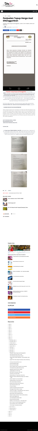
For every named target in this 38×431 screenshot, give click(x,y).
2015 (10, 338)
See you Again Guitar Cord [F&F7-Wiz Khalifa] (18, 366)
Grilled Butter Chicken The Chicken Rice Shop (20, 296)
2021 (10, 330)
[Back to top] (36, 429)
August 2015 (12, 345)
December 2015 (12, 340)
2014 (10, 411)
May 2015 (11, 350)
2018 (10, 334)
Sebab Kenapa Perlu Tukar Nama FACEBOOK (16, 254)
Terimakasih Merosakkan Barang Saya (17, 367)
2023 (10, 327)
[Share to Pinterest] (17, 30)
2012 (10, 414)
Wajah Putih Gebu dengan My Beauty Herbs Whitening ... (20, 360)
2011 (10, 415)
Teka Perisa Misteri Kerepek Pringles (19, 281)
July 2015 (11, 347)
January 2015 (12, 409)
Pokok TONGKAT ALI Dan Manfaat (16, 378)
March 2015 (12, 406)
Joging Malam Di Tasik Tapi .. (15, 370)
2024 (10, 325)
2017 (10, 335)
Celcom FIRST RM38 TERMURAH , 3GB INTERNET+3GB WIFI (19, 358)
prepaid (9, 190)
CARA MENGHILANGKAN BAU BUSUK (16, 355)
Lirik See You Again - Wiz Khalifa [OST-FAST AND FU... (19, 390)
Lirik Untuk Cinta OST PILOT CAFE (15, 193)
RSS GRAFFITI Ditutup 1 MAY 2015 (16, 372)
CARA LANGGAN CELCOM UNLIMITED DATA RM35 (21, 256)
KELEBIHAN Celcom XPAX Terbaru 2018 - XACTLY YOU (21, 286)
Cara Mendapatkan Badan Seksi (16, 397)
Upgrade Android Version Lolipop (16, 369)
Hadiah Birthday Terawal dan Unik (16, 380)
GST (5, 190)
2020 (10, 331)
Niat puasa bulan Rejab (14, 364)
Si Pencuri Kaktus (13, 386)
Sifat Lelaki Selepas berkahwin (15, 381)
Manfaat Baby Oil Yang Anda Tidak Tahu (17, 375)
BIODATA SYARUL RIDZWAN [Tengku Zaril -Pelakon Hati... (19, 377)
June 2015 (11, 348)
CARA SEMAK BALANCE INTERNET (18, 266)
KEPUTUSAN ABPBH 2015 (14, 396)
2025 (10, 324)
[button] (2, 11)
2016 (10, 337)
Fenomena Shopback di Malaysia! (16, 391)
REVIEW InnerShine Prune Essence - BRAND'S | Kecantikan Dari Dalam (20, 292)
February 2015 (12, 408)
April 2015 (11, 351)
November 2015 (13, 341)
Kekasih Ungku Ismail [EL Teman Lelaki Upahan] (18, 394)
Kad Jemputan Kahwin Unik (15, 384)
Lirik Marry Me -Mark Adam (14, 373)
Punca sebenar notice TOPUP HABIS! (16, 403)
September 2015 (13, 344)
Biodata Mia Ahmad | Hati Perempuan (17, 383)
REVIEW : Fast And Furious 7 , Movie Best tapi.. (18, 400)
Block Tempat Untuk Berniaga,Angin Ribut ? (18, 402)
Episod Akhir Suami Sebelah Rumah (16, 393)
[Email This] (20, 30)
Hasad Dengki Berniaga (14, 363)
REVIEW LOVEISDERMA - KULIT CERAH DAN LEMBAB (21, 271)
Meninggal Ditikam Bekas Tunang (16, 389)
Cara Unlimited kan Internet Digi (18, 276)
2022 (10, 328)
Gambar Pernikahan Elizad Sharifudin (17, 387)
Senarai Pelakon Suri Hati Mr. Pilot (18, 261)
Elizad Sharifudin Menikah (14, 399)
